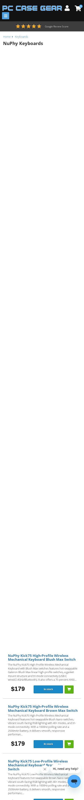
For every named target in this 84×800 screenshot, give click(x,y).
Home (7, 37)
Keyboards (21, 37)
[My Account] (69, 7)
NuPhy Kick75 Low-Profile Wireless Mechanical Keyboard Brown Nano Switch (38, 765)
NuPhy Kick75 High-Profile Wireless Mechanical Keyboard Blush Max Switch (42, 657)
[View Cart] (77, 8)
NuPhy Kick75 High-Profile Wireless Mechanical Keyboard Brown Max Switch (43, 708)
